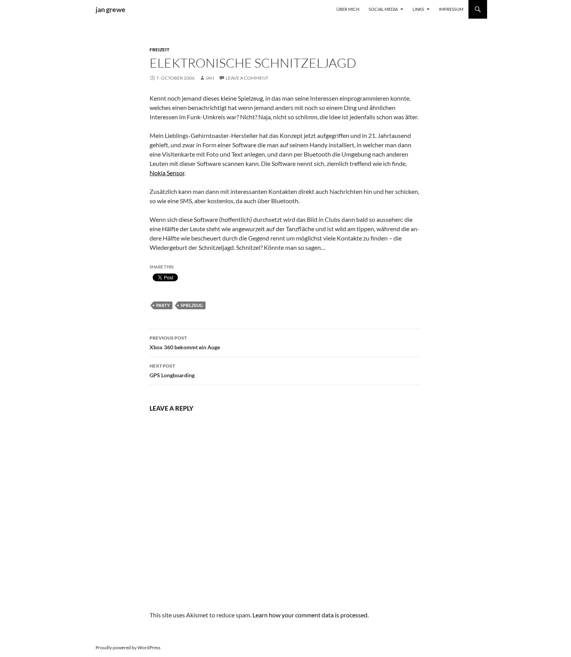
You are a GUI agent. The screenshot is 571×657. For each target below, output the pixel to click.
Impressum (451, 9)
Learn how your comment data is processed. (310, 615)
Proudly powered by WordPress (128, 647)
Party (163, 305)
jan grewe (110, 9)
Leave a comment (247, 78)
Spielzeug (192, 305)
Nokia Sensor (167, 172)
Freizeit (159, 49)
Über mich (347, 9)
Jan (209, 78)
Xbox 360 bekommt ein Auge (185, 342)
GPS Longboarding (172, 370)
